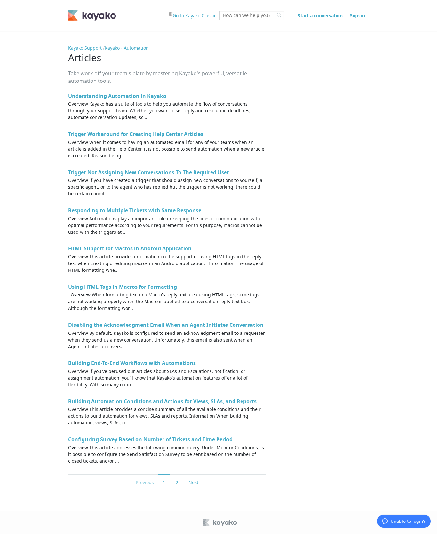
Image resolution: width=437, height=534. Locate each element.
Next (193, 482)
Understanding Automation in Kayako (117, 95)
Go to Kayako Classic (194, 15)
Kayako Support (85, 48)
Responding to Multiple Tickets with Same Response (134, 210)
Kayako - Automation (127, 48)
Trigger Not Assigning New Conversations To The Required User (148, 172)
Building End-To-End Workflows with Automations (132, 362)
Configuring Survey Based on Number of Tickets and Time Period (150, 439)
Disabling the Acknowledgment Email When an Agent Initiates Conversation (166, 324)
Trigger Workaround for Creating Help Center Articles (135, 133)
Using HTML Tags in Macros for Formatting (122, 286)
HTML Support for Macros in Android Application (130, 248)
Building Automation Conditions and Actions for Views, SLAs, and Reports (162, 401)
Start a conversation (320, 15)
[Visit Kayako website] (220, 522)
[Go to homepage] (92, 15)
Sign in (357, 15)
